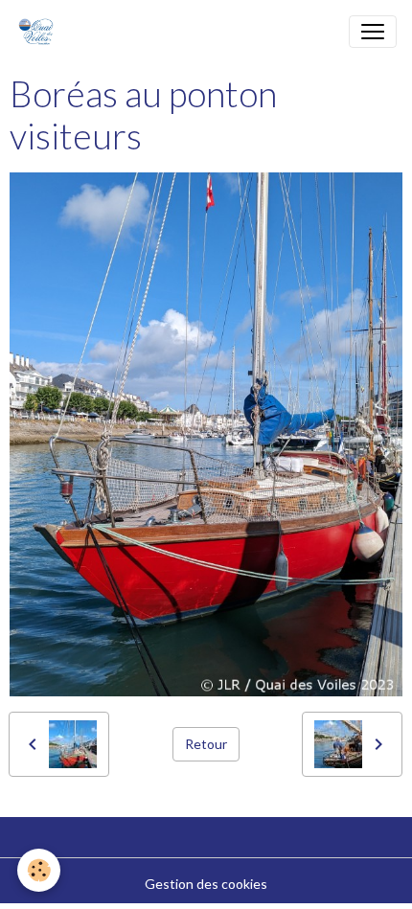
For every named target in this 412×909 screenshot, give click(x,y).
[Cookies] (38, 870)
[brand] (39, 31)
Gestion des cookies (206, 883)
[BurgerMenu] (373, 31)
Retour (206, 744)
